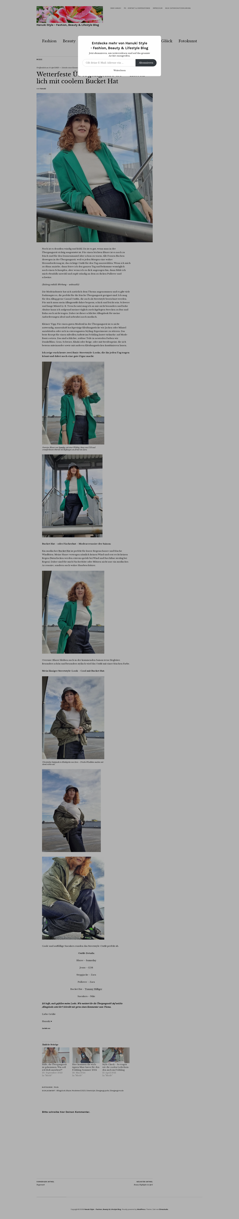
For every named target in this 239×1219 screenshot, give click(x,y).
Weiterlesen (120, 70)
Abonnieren (146, 62)
